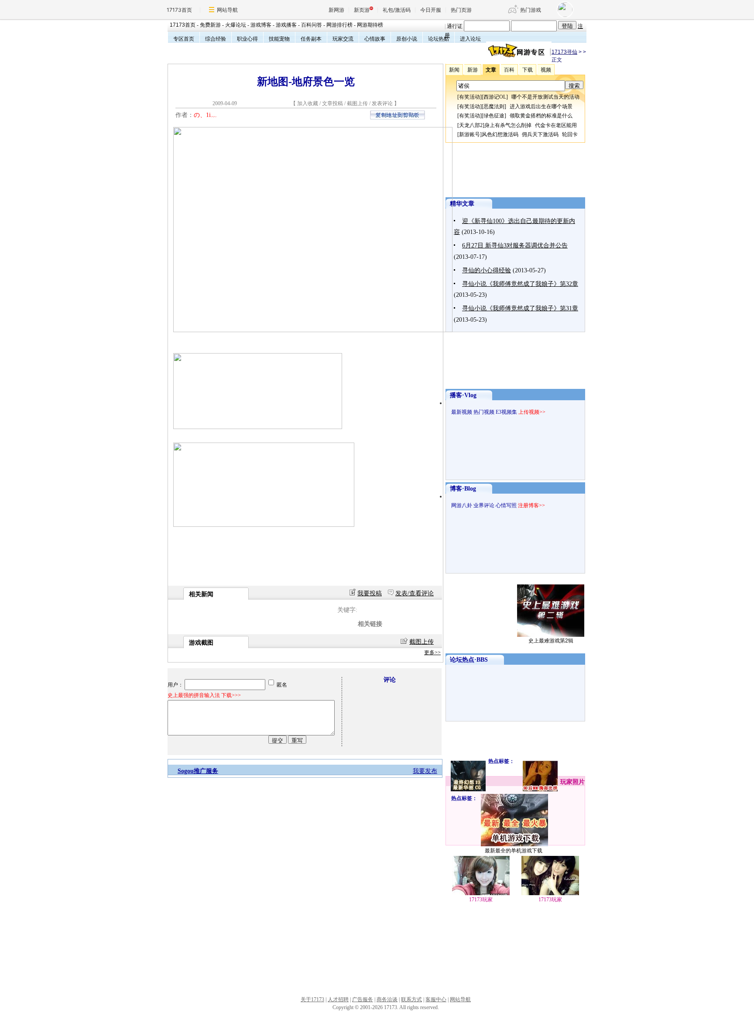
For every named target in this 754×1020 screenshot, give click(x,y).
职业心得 (247, 39)
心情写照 (506, 505)
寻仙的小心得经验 (486, 270)
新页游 (362, 10)
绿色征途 (493, 116)
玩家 (566, 782)
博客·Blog (463, 488)
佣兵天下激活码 (540, 134)
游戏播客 (286, 25)
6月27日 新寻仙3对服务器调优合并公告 (515, 245)
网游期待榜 (370, 25)
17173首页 (179, 10)
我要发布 (425, 771)
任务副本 (311, 39)
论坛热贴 (438, 39)
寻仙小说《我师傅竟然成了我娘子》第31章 (520, 308)
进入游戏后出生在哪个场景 (541, 106)
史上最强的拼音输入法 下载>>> (204, 695)
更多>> (432, 652)
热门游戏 (530, 10)
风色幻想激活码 (500, 134)
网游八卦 (461, 505)
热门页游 (461, 10)
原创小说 (406, 39)
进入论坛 (470, 39)
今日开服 (430, 10)
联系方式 (411, 999)
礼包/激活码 (397, 10)
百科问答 (311, 25)
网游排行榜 (339, 25)
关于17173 (312, 999)
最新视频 (461, 412)
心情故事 (374, 39)
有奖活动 (469, 97)
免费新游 (210, 25)
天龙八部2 (471, 125)
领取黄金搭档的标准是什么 (541, 116)
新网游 (336, 10)
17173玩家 (550, 899)
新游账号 (469, 134)
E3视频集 (506, 412)
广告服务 (362, 999)
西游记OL (494, 97)
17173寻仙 (564, 52)
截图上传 (357, 103)
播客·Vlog (463, 395)
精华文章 (462, 203)
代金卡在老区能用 (556, 125)
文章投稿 (333, 103)
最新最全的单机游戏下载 (513, 851)
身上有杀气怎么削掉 (507, 125)
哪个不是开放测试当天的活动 (545, 97)
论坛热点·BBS (469, 659)
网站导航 (227, 10)
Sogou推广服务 (198, 771)
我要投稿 (369, 593)
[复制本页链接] (397, 117)
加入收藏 (307, 103)
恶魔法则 (493, 106)
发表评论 (382, 103)
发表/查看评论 (414, 593)
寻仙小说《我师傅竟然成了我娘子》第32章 (520, 284)
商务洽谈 (387, 999)
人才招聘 (338, 999)
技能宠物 (279, 39)
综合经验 (215, 39)
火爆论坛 (235, 25)
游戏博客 (260, 25)
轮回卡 (570, 134)
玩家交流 (342, 39)
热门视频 (483, 412)
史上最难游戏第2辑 (550, 641)
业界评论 (483, 505)
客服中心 (435, 999)
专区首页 (183, 39)
